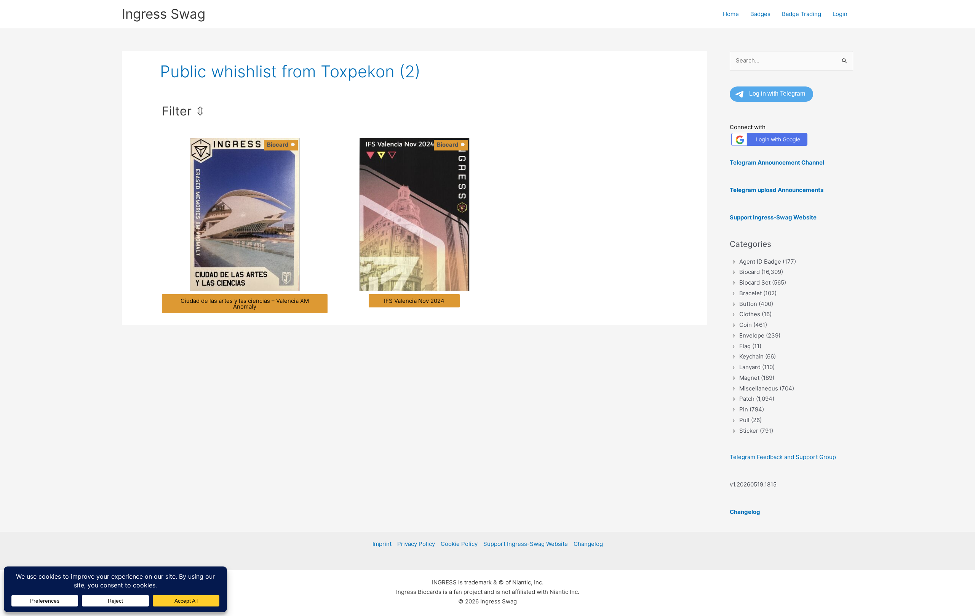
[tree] (791, 346)
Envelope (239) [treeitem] (759, 335)
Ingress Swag (163, 14)
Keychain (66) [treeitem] (757, 356)
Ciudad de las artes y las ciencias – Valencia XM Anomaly (245, 303)
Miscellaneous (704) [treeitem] (766, 388)
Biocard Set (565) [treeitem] (762, 282)
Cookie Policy (459, 543)
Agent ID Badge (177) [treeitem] (767, 261)
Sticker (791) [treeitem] (756, 430)
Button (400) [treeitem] (756, 303)
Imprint (382, 543)
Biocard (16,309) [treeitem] (761, 271)
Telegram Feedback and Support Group (783, 457)
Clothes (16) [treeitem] (755, 314)
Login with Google (778, 139)
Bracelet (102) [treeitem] (758, 293)
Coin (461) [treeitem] (753, 324)
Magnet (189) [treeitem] (756, 377)
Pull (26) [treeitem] (750, 420)
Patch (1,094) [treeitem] (756, 398)
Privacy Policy (416, 543)
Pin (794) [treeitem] (751, 409)
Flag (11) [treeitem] (750, 346)
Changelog (588, 543)
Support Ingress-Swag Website (525, 543)
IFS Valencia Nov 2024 (414, 300)
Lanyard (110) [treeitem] (757, 367)
